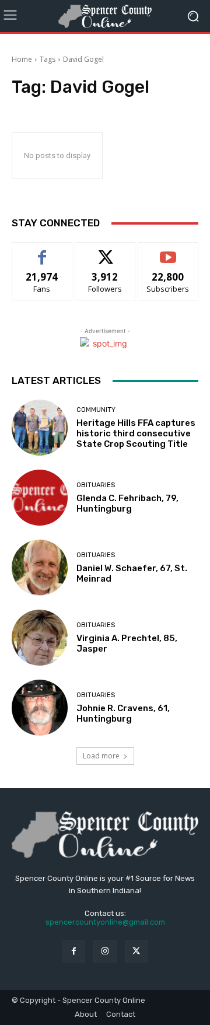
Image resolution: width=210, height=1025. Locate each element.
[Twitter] (136, 951)
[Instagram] (104, 951)
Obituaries (95, 485)
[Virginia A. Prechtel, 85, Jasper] (40, 638)
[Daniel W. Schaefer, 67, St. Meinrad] (40, 568)
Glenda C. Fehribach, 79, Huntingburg (127, 503)
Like (42, 251)
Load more (101, 756)
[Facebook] (73, 951)
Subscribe (168, 251)
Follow (105, 251)
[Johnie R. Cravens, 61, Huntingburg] (40, 708)
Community (96, 410)
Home (22, 59)
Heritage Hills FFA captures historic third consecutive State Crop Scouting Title (135, 433)
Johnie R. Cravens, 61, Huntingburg (123, 713)
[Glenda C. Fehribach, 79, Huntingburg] (40, 498)
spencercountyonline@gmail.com (105, 922)
